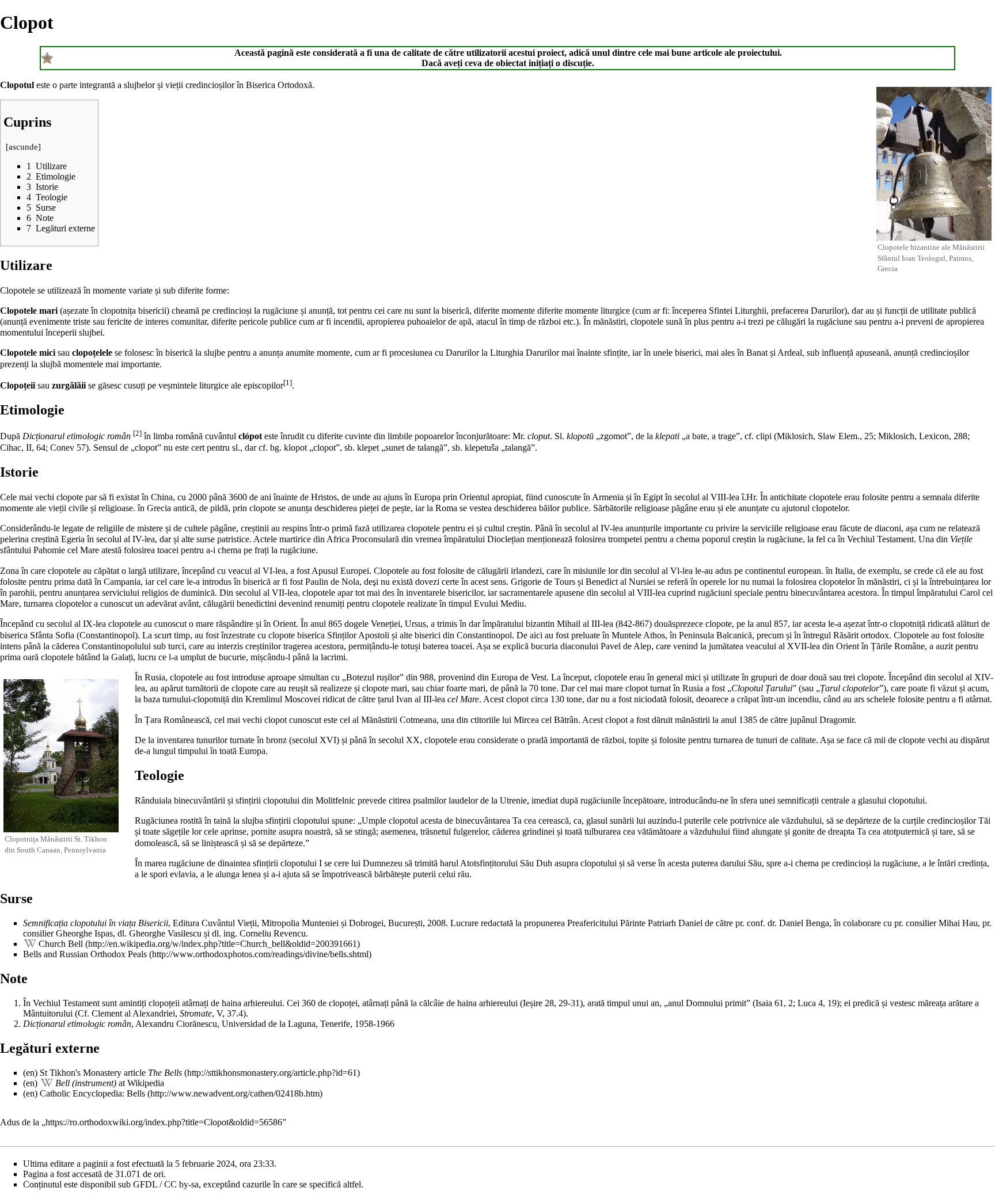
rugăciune (280, 310)
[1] (287, 382)
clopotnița (118, 310)
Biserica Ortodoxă (279, 85)
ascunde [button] (23, 146)
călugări (791, 321)
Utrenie (513, 800)
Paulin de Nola (332, 582)
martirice (295, 539)
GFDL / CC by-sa (166, 1184)
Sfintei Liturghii (737, 310)
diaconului (579, 646)
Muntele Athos (638, 635)
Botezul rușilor (373, 677)
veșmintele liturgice (193, 385)
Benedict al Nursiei (620, 582)
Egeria (73, 539)
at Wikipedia (109, 1083)
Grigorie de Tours (543, 582)
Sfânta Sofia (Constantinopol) (84, 635)
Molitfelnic (335, 800)
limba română (178, 436)
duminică (198, 592)
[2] (137, 433)
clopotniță (907, 624)
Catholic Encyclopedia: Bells (92, 1093)
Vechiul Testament (66, 1003)
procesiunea (410, 352)
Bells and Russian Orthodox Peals (85, 954)
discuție (577, 63)
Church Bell (61, 944)
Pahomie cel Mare (66, 550)
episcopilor (263, 385)
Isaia (763, 1003)
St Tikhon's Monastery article (111, 1073)
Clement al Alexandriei (133, 1013)
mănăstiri (609, 321)
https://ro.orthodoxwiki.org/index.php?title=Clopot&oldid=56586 (163, 1122)
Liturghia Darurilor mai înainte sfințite (559, 352)
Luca (806, 1003)
